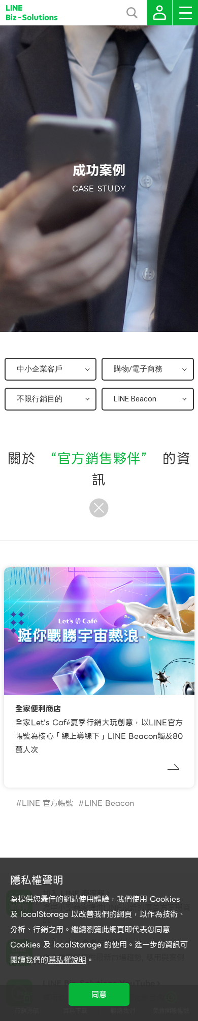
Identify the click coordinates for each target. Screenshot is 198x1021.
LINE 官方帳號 (47, 803)
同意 (99, 995)
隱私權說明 (67, 960)
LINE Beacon (109, 803)
